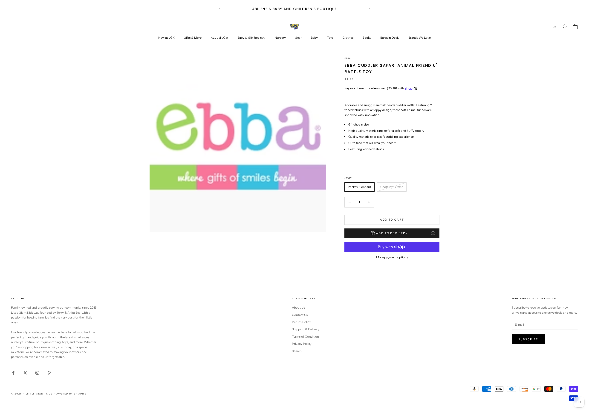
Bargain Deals (389, 37)
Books (367, 37)
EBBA (347, 58)
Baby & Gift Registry (251, 37)
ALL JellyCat (219, 37)
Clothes (348, 37)
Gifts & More (193, 37)
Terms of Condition (305, 336)
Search (297, 351)
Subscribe (528, 339)
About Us (298, 307)
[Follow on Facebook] (13, 373)
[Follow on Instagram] (37, 373)
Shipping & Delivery (305, 329)
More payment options (392, 257)
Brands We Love (419, 37)
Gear (298, 37)
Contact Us (300, 315)
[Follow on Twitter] (25, 373)
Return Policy (301, 322)
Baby (314, 37)
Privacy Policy (302, 343)
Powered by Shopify (70, 393)
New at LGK (166, 37)
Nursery (280, 37)
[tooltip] (433, 233)
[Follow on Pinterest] (49, 373)
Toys (330, 37)
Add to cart (392, 219)
